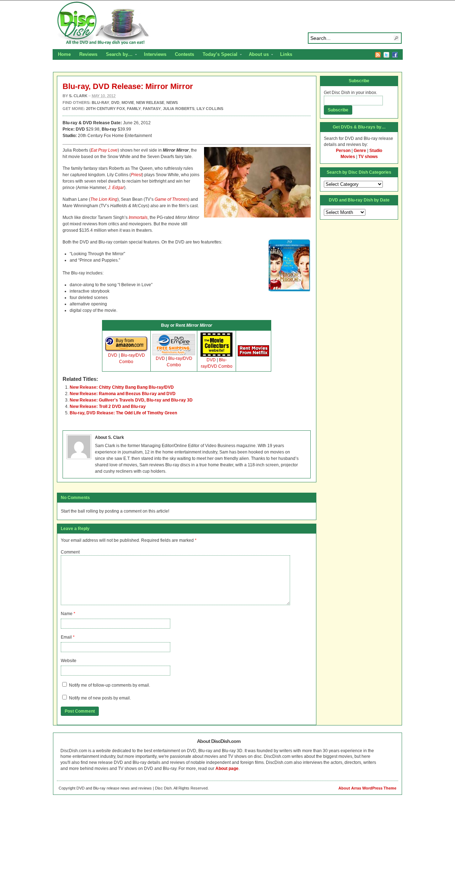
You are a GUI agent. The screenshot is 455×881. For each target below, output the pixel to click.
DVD (112, 355)
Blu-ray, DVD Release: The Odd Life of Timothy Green (123, 412)
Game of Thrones (171, 199)
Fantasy (152, 108)
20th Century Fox (105, 108)
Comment (70, 552)
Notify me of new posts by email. (100, 698)
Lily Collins (210, 108)
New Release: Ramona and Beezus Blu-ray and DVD (123, 393)
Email (66, 637)
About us (257, 55)
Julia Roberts (178, 108)
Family (134, 108)
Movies (348, 156)
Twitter (386, 55)
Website (68, 660)
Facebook (395, 55)
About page (227, 768)
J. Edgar (116, 187)
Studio (375, 150)
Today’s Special (217, 55)
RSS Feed (378, 55)
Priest (136, 174)
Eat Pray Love (104, 150)
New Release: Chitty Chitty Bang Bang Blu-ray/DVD (122, 387)
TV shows (368, 156)
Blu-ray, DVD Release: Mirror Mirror (128, 86)
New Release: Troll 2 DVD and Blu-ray (108, 406)
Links (286, 54)
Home (64, 54)
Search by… (117, 55)
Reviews (88, 54)
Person (343, 150)
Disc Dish (227, 23)
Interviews (155, 54)
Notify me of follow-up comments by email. (109, 685)
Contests (184, 54)
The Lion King (103, 199)
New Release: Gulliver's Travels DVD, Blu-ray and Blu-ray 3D (131, 400)
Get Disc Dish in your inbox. (350, 92)
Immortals (138, 217)
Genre (360, 150)
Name (67, 613)
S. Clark (78, 96)
